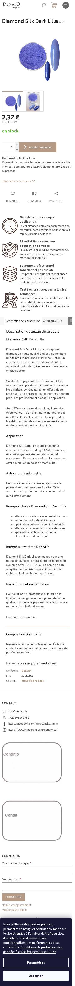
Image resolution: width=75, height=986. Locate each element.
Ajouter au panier (40, 147)
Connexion (13, 897)
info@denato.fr (17, 711)
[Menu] (65, 5)
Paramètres (36, 962)
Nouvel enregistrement (16, 905)
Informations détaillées (16, 181)
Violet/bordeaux (32, 681)
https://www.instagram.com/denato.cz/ (33, 730)
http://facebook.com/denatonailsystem (33, 724)
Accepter (36, 976)
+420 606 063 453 (18, 718)
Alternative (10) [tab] (52, 321)
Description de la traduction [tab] (23, 321)
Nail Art (26, 671)
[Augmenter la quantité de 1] (17, 144)
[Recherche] (44, 5)
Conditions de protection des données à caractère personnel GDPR (32, 949)
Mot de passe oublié (15, 910)
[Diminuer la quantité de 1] (17, 149)
